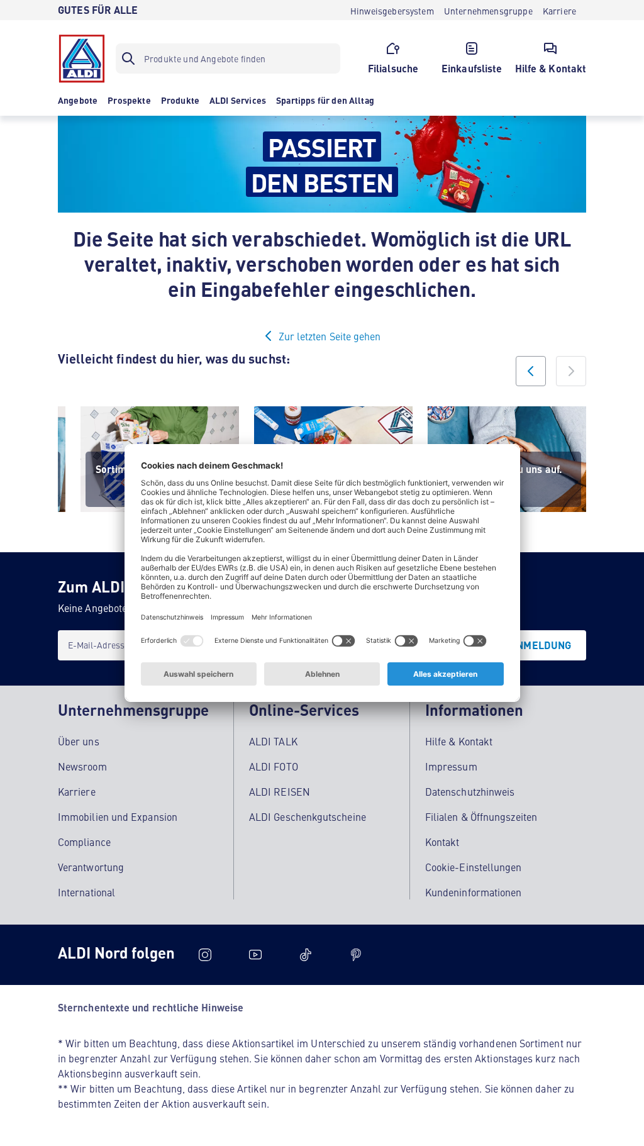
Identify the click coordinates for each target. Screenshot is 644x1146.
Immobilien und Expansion (117, 816)
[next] (571, 371)
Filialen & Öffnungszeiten (481, 816)
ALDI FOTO (273, 766)
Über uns (78, 741)
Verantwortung (91, 867)
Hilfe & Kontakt (458, 741)
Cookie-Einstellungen (473, 867)
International (86, 892)
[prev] (531, 371)
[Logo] (82, 58)
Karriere (77, 791)
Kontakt (442, 841)
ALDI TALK (273, 741)
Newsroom (82, 766)
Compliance (84, 841)
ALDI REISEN (279, 791)
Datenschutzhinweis (469, 791)
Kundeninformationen (473, 892)
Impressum (451, 766)
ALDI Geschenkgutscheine (307, 816)
